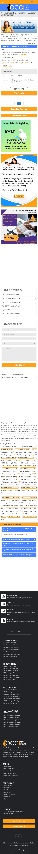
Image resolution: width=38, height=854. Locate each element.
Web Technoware (23, 845)
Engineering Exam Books (11, 775)
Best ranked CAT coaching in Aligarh (25, 503)
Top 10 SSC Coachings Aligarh (10, 310)
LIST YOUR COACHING (18, 632)
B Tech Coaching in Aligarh (26, 457)
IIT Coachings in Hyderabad (11, 673)
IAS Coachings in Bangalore (11, 652)
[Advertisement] (19, 265)
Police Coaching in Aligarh (9, 471)
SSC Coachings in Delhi (10, 689)
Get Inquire (19, 89)
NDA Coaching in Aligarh (26, 474)
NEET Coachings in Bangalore (12, 722)
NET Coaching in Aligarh (28, 468)
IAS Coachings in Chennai (11, 647)
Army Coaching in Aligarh (9, 474)
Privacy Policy (7, 792)
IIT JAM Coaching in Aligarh (28, 471)
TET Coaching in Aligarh (28, 463)
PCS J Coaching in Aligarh (10, 482)
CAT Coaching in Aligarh (10, 468)
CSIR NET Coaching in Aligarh (17, 490)
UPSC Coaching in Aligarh (28, 460)
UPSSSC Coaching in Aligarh (27, 476)
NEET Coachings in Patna (11, 726)
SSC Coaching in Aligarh (22, 449)
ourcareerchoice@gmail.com (16, 811)
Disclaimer (7, 796)
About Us (6, 790)
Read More (31, 43)
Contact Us (7, 787)
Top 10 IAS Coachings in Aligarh (11, 294)
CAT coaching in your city (10, 511)
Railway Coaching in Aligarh (27, 465)
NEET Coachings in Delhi (10, 713)
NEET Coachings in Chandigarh (12, 724)
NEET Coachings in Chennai (11, 717)
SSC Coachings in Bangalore (12, 698)
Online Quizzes (8, 785)
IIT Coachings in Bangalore (11, 675)
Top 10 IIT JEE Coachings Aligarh (11, 298)
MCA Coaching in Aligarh (10, 479)
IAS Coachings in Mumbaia (11, 645)
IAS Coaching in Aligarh (9, 446)
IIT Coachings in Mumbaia (11, 668)
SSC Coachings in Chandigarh (12, 701)
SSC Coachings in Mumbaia (11, 692)
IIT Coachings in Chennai (11, 670)
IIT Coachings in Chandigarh (12, 677)
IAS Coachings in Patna (10, 656)
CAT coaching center (14, 516)
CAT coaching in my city (28, 508)
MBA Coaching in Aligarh (28, 479)
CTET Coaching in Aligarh (10, 463)
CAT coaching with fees (28, 511)
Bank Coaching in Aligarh (9, 465)
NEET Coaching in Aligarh (23, 452)
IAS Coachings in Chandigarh (12, 654)
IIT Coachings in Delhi (10, 666)
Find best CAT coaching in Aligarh (12, 505)
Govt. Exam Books (9, 768)
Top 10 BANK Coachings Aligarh (11, 313)
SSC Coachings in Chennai (11, 694)
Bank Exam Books (9, 771)
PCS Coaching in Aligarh (25, 446)
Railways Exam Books (10, 773)
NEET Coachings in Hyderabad (12, 720)
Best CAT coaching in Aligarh (11, 497)
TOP (18, 836)
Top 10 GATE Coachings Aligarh (11, 306)
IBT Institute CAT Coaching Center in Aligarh (16, 377)
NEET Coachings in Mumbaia (12, 715)
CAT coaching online (12, 508)
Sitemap (6, 799)
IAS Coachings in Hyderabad (12, 649)
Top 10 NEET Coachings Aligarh (11, 302)
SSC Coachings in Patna (10, 703)
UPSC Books (7, 766)
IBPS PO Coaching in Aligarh (23, 455)
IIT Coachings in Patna (10, 680)
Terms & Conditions (9, 794)
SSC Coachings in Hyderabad (12, 696)
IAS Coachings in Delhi (10, 642)
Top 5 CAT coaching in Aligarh (17, 500)
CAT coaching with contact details (12, 514)
